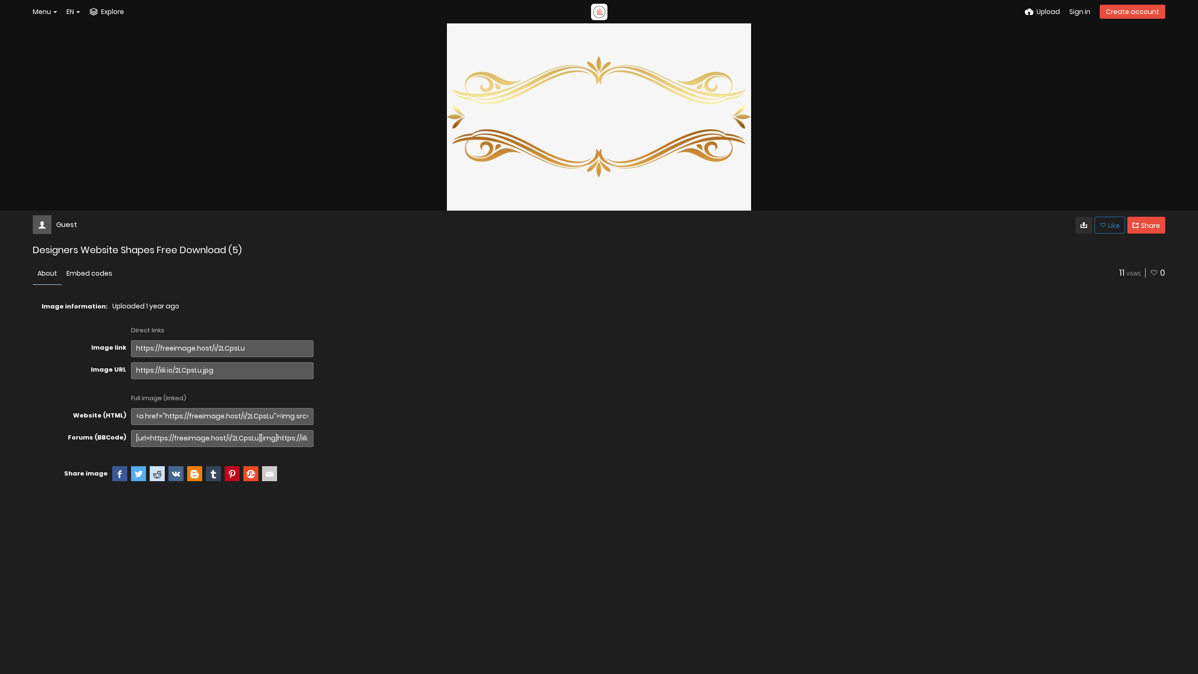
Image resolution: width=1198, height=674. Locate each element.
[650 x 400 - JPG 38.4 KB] (1083, 225)
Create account (1132, 11)
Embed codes (89, 273)
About (47, 273)
